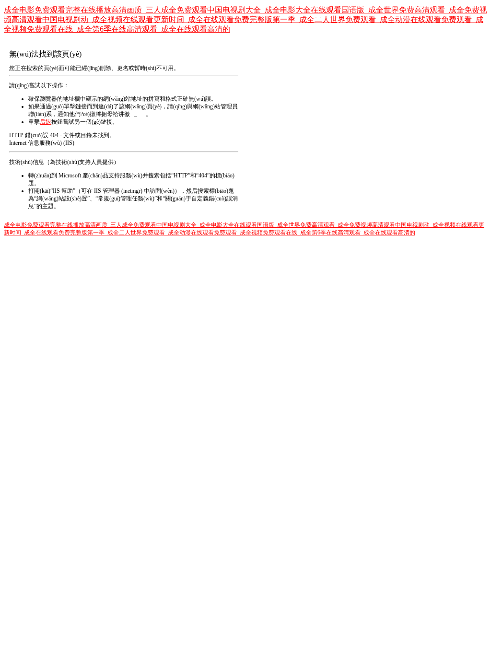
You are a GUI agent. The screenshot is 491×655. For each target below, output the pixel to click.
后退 (45, 121)
